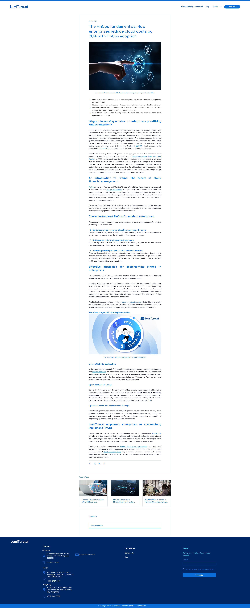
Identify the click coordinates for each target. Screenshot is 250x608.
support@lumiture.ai (87, 554)
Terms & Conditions (128, 606)
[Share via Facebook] (90, 464)
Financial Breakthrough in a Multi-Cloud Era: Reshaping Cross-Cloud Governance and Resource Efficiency (93, 501)
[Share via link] (104, 464)
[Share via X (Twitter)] (95, 464)
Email (185, 560)
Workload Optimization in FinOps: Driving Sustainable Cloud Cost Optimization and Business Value (156, 501)
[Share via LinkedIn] (99, 464)
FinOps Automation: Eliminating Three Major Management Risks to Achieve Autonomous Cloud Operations (123, 501)
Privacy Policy (141, 606)
